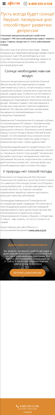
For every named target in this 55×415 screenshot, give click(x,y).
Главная (28, 412)
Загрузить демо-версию (28, 272)
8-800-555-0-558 (29, 406)
